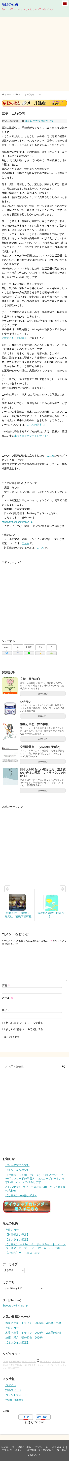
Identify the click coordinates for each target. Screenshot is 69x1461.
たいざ (25, 1362)
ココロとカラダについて (39, 120)
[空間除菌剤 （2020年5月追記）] (10, 753)
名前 (6, 985)
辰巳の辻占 (10, 4)
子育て (11, 1365)
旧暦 (9, 1368)
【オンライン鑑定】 (17, 1170)
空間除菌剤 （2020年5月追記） (41, 747)
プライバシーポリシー (13, 1450)
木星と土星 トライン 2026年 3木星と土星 (33, 1323)
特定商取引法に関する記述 (40, 1450)
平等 (17, 1365)
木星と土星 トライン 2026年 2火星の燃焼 (33, 1332)
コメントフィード (16, 1395)
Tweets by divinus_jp (15, 1305)
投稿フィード (13, 1390)
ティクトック (45, 1362)
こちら (50, 455)
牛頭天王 (15, 1368)
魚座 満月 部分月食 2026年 (24, 1337)
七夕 (11, 1362)
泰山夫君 (23, 1365)
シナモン (25, 701)
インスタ (32, 1362)
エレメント (40, 1365)
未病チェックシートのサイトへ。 (33, 435)
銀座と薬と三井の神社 (34, 724)
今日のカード (13, 1229)
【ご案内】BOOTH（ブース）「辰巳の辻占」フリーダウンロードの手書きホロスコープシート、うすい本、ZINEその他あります (35, 1179)
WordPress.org (14, 1399)
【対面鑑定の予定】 (17, 1165)
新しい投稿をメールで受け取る (24, 1029)
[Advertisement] (34, 54)
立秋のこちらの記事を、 (15, 337)
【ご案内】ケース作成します (22, 1252)
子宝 (29, 1365)
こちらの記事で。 (37, 424)
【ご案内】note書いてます (21, 1195)
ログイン (10, 1385)
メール (7, 997)
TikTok (5, 1362)
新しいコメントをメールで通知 (24, 1022)
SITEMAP (62, 1450)
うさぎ (57, 1362)
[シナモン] (10, 708)
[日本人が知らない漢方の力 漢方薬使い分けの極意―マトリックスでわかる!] (10, 776)
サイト (6, 1010)
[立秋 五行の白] (10, 685)
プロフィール (41, 1447)
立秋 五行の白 (30, 678)
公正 (34, 1365)
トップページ (7, 1447)
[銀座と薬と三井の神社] (10, 731)
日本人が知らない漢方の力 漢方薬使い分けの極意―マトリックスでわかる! (43, 772)
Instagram (17, 1362)
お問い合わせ (57, 1447)
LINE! (29, 647)
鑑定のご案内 (24, 1447)
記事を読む (43, 694)
